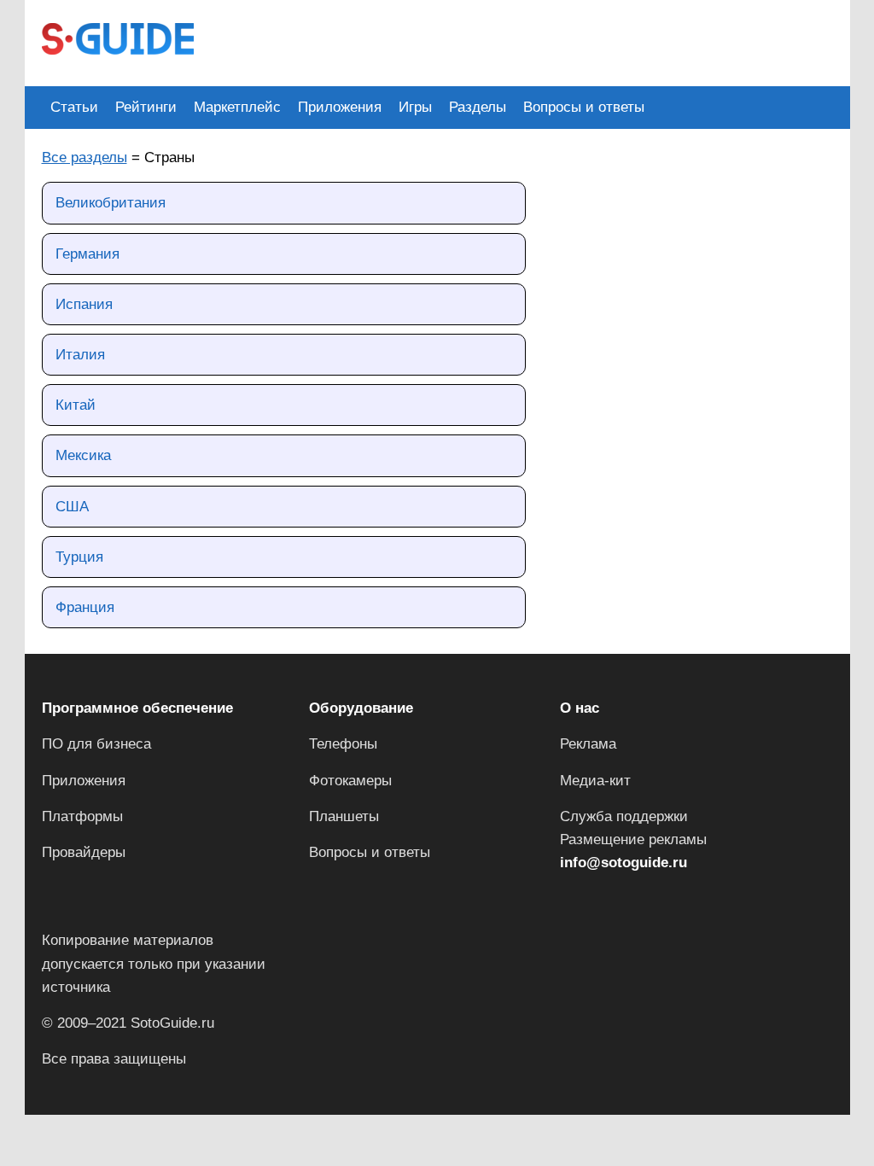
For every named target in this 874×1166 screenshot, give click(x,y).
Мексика (83, 455)
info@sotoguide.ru (623, 862)
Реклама (588, 744)
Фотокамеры (350, 780)
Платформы (82, 816)
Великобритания (110, 203)
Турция (79, 557)
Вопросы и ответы (583, 107)
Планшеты (344, 816)
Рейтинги (146, 107)
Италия (80, 355)
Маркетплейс (237, 107)
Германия (87, 254)
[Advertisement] (521, 41)
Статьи (74, 107)
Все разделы (84, 157)
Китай (75, 405)
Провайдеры (83, 852)
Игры (415, 107)
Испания (84, 304)
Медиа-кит (595, 780)
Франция (84, 607)
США (72, 506)
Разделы (477, 107)
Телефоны (343, 744)
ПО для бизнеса (96, 744)
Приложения (340, 107)
